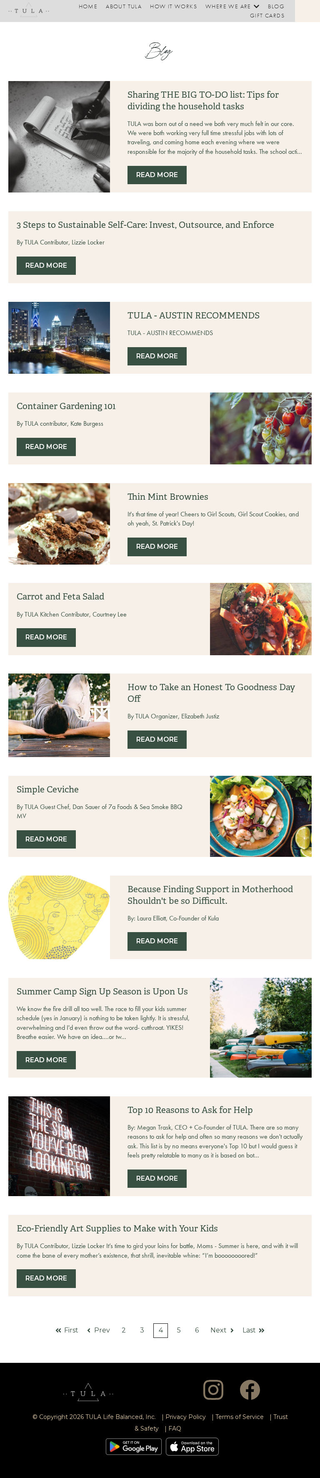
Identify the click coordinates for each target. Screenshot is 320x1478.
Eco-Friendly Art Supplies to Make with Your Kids (117, 1228)
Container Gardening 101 (66, 406)
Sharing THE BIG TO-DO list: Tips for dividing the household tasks (203, 100)
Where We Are (228, 6)
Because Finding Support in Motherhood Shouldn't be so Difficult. (210, 894)
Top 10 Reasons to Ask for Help (190, 1110)
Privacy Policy (185, 1417)
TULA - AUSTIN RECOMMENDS (194, 315)
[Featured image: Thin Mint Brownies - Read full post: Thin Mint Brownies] (59, 524)
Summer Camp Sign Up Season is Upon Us (102, 991)
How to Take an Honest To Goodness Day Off (211, 692)
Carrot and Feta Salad (60, 596)
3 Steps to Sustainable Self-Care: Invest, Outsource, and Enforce (145, 225)
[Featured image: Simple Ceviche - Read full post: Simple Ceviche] (261, 816)
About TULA (124, 6)
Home (88, 6)
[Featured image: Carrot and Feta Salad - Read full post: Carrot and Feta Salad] (261, 619)
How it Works (173, 6)
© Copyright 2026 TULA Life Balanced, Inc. (94, 1417)
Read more (157, 175)
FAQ (174, 1428)
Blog (276, 6)
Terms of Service (239, 1417)
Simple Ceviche (48, 789)
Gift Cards (267, 15)
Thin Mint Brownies (168, 497)
